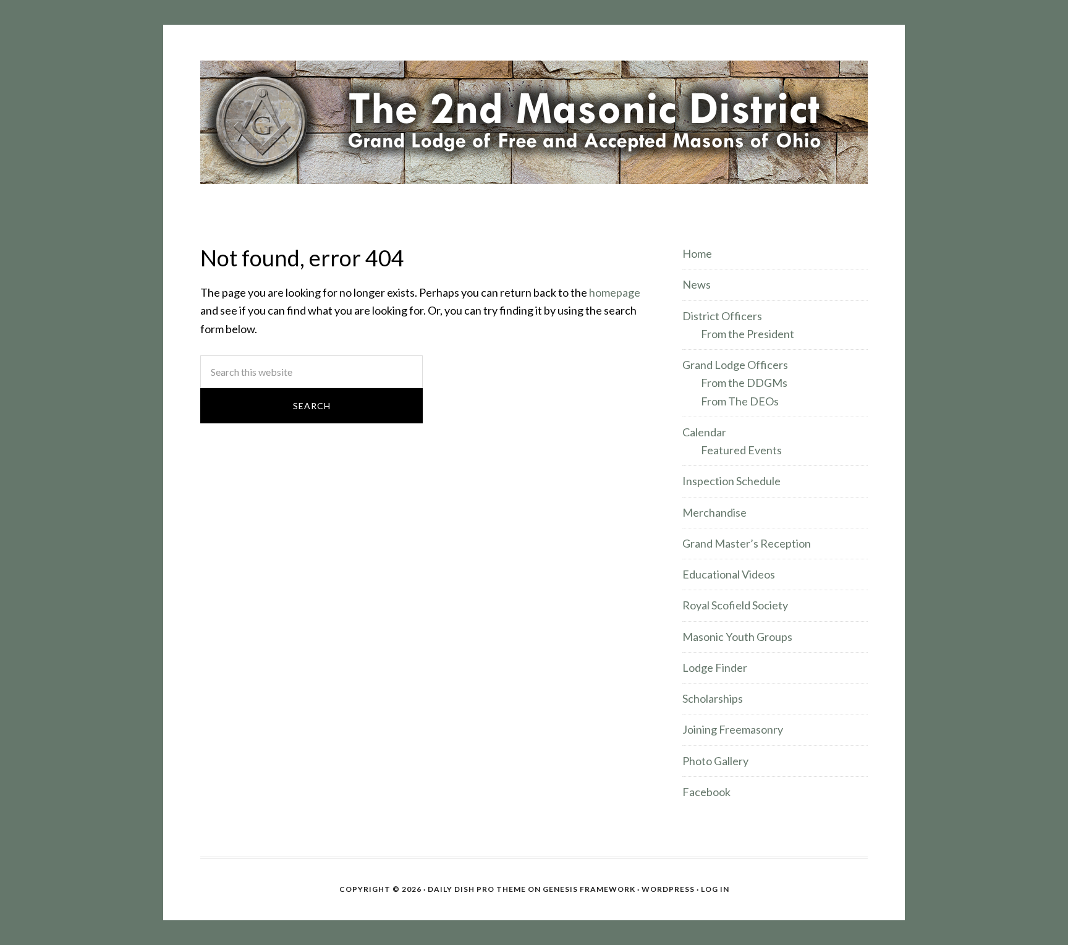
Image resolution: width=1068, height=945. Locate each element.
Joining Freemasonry (732, 729)
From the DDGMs (744, 382)
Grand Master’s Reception (746, 543)
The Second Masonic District (534, 122)
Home (697, 253)
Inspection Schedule (731, 481)
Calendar (704, 432)
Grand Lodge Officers (735, 364)
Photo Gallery (715, 761)
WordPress (668, 889)
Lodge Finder (714, 667)
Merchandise (714, 512)
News (696, 284)
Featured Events (741, 450)
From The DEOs (740, 401)
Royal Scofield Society (735, 605)
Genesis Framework (589, 889)
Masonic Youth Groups (737, 636)
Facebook (706, 792)
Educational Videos (728, 574)
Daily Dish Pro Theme (477, 889)
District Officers (722, 316)
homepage (614, 292)
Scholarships (712, 698)
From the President (747, 334)
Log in (715, 889)
